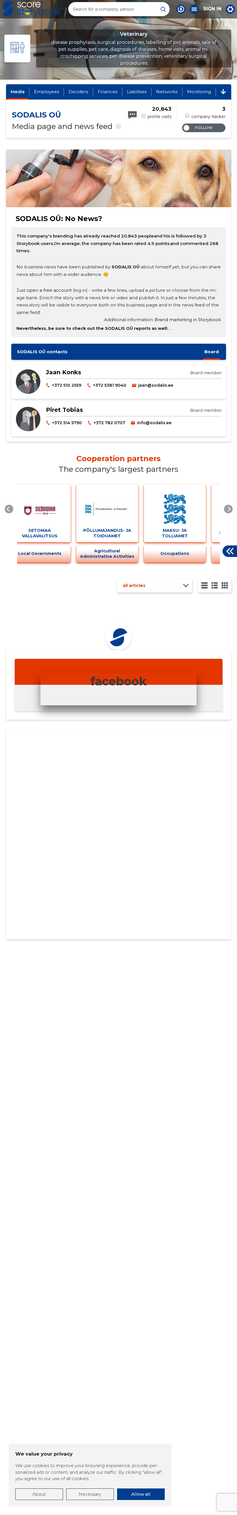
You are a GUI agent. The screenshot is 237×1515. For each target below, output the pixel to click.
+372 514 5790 (67, 422)
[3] (214, 585)
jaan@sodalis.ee (155, 385)
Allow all (141, 1494)
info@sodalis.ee (154, 422)
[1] (204, 585)
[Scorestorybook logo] (33, 9)
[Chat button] (181, 9)
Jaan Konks (63, 372)
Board (211, 351)
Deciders (78, 91)
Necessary (90, 1494)
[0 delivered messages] (132, 115)
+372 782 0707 (109, 422)
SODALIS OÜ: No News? (59, 218)
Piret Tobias (64, 409)
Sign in (212, 9)
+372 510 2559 (66, 385)
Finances (107, 91)
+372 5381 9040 (109, 385)
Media (18, 91)
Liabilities (137, 91)
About (39, 1494)
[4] (224, 585)
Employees (46, 91)
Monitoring (199, 91)
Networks (166, 91)
